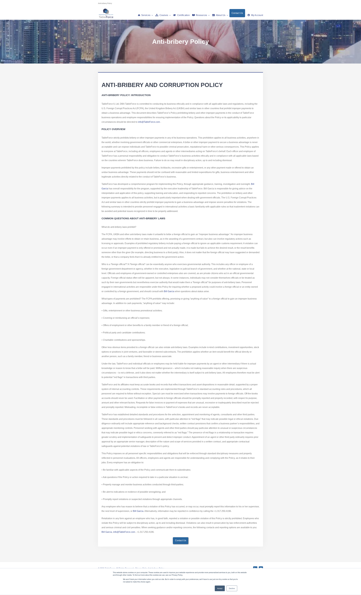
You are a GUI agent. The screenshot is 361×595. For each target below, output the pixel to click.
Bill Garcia (169, 291)
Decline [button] (232, 588)
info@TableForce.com (149, 122)
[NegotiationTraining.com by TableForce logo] (106, 9)
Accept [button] (219, 588)
